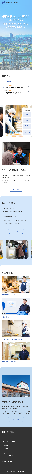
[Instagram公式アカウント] (8, 471)
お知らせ (4, 438)
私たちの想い (5, 445)
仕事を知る (5, 448)
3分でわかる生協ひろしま (8, 441)
